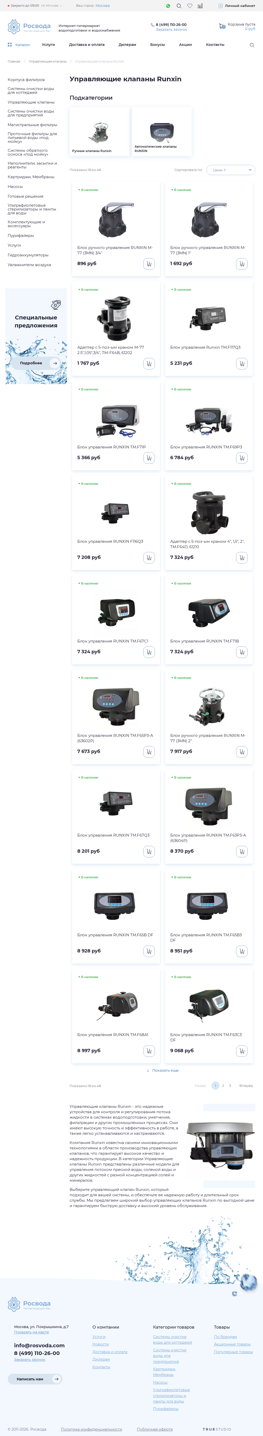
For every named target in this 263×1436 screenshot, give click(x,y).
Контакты (215, 44)
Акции (185, 44)
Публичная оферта (155, 1429)
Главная (14, 61)
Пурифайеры (166, 1409)
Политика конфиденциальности (91, 1429)
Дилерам (127, 44)
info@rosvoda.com (39, 1345)
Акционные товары (232, 1344)
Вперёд (246, 1085)
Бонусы (157, 44)
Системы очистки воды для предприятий (169, 1356)
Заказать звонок (171, 29)
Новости (100, 1344)
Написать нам (30, 1379)
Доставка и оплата (87, 44)
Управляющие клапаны (48, 61)
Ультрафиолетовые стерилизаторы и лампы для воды (171, 1396)
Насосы (160, 1382)
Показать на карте (31, 1332)
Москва (103, 6)
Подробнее (31, 363)
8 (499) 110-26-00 (37, 1353)
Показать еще (165, 1070)
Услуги (48, 44)
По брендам (225, 1336)
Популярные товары (233, 1352)
